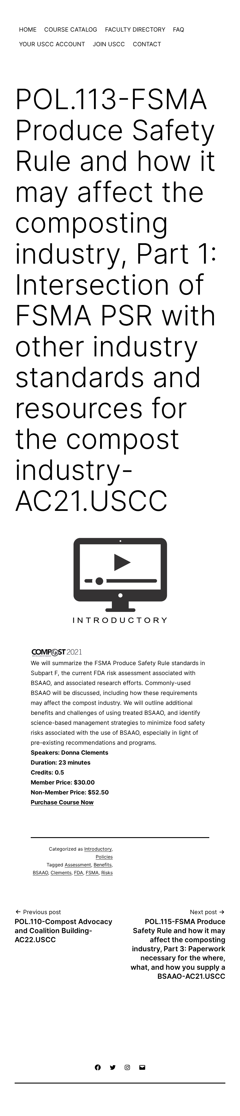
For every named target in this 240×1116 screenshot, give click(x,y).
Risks (107, 872)
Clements (61, 872)
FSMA (92, 872)
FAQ (178, 29)
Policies (104, 857)
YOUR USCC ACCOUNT (52, 44)
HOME (28, 29)
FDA (78, 872)
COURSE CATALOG (70, 29)
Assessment (78, 865)
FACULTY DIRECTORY (135, 29)
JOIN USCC (109, 44)
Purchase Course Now (62, 802)
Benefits (103, 865)
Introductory (98, 849)
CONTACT (147, 44)
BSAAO (40, 872)
